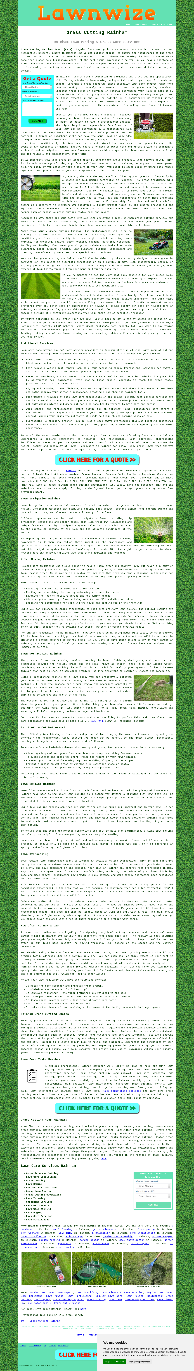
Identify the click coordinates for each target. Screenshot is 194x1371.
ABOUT (145, 24)
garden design (89, 1240)
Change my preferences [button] (139, 1362)
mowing (58, 350)
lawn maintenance (111, 439)
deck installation (131, 1240)
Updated (52, 1346)
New (45, 1346)
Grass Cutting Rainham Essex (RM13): (47, 49)
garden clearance (104, 1229)
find (31, 1126)
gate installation (33, 1236)
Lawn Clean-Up (111, 1292)
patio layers (140, 1243)
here (104, 1158)
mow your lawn (70, 118)
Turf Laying (42, 1299)
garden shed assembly (118, 1236)
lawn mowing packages (104, 80)
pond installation (142, 1233)
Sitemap (23, 1346)
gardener (99, 1066)
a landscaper (74, 1236)
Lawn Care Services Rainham (48, 1166)
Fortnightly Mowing (67, 1303)
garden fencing (49, 1240)
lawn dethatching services (122, 1091)
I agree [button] (108, 1362)
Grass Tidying (96, 1299)
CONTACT (154, 24)
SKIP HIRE (65, 1233)
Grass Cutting (35, 1346)
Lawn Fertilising (79, 1296)
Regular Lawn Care (159, 1292)
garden (168, 98)
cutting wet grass (160, 734)
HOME (128, 24)
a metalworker (65, 1247)
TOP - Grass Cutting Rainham (40, 1321)
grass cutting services (154, 87)
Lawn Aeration (133, 1292)
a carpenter (101, 1243)
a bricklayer (101, 1233)
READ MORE (97, 721)
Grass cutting (30, 470)
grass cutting (49, 67)
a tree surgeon (162, 1236)
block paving (146, 1229)
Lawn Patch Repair (39, 1303)
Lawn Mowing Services (139, 1299)
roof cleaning (62, 1229)
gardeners (64, 1243)
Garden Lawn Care (42, 1292)
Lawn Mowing (54, 1296)
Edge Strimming (31, 1296)
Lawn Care (115, 1299)
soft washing (30, 1233)
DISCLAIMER (166, 24)
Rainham (71, 470)
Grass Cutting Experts (68, 1299)
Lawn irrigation (32, 505)
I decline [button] (120, 1362)
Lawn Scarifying (87, 1292)
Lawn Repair (65, 1292)
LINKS (136, 24)
